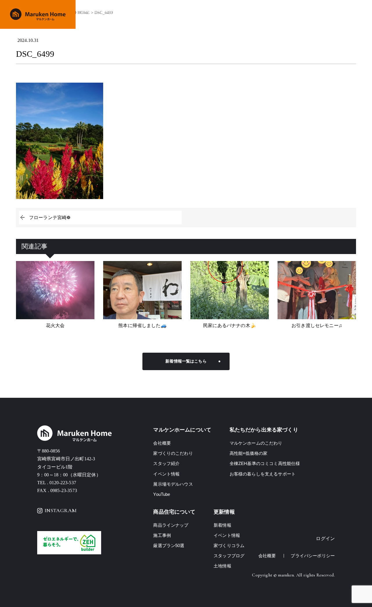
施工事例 (244, 15)
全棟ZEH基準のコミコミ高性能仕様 (265, 463)
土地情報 (323, 15)
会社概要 (299, 15)
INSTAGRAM (60, 510)
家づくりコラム (229, 545)
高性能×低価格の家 (248, 453)
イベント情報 (272, 15)
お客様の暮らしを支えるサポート (263, 473)
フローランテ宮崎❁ (49, 217)
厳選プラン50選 (168, 545)
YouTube (161, 494)
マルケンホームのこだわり (256, 443)
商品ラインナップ (212, 15)
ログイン (325, 538)
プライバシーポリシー (313, 555)
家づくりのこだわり (170, 15)
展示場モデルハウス (173, 484)
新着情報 (222, 525)
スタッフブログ (229, 555)
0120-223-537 (62, 482)
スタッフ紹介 (166, 463)
